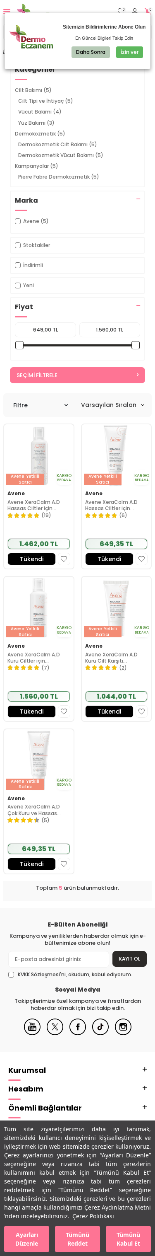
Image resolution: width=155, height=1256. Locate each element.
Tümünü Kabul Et (128, 1239)
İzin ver (129, 52)
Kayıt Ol (129, 958)
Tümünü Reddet (77, 1239)
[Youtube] (32, 1033)
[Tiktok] (100, 1033)
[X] (55, 1033)
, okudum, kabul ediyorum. (75, 974)
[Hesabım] (134, 11)
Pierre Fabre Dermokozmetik (58, 176)
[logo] (44, 11)
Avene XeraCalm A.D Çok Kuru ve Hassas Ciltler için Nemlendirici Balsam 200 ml (36, 809)
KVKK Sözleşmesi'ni (42, 974)
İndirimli (33, 265)
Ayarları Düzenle (26, 1239)
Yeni (28, 285)
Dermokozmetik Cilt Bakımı (57, 144)
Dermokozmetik (40, 133)
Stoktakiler (36, 245)
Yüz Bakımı (36, 122)
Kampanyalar (36, 165)
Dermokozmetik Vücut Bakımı (60, 155)
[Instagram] (123, 1033)
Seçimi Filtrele (37, 375)
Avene (16, 493)
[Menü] (6, 11)
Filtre (20, 405)
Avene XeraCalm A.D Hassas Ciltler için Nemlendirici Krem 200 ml (113, 505)
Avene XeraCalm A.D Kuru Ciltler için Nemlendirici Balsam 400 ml (33, 657)
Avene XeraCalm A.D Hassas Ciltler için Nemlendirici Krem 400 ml (36, 505)
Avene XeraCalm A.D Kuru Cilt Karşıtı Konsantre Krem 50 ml (113, 657)
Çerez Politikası (93, 1216)
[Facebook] (77, 1033)
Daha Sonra (90, 52)
